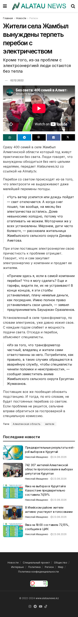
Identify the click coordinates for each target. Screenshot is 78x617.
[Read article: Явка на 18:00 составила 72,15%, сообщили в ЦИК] (13, 530)
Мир (60, 567)
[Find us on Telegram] (35, 606)
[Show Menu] (5, 6)
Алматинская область (27, 423)
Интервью (17, 567)
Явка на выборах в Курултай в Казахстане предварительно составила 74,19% (45, 490)
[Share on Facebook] (53, 137)
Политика (34, 567)
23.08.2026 (60, 478)
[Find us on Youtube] (40, 606)
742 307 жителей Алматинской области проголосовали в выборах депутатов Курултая (49, 469)
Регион (33, 18)
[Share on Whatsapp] (10, 137)
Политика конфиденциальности (38, 571)
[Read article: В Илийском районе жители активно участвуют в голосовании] (13, 512)
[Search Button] (73, 6)
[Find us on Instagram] (30, 606)
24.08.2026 (60, 456)
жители (49, 423)
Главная (8, 18)
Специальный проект (36, 562)
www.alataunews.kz (47, 598)
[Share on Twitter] (68, 137)
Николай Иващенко (36, 456)
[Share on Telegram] (24, 137)
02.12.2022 (17, 80)
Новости (21, 18)
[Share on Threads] (39, 137)
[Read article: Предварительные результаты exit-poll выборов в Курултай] (13, 452)
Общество (60, 562)
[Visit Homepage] (39, 6)
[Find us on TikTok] (45, 606)
